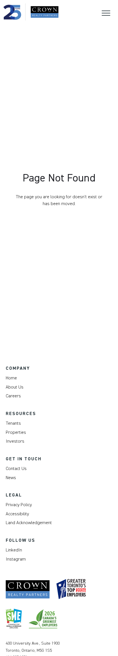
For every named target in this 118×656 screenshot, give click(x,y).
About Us (14, 387)
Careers (13, 396)
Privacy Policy (19, 505)
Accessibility (17, 514)
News (11, 478)
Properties (16, 432)
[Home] (30, 12)
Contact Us (16, 468)
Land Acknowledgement (29, 523)
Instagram (16, 559)
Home (11, 378)
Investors (15, 441)
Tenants (13, 423)
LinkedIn (14, 550)
